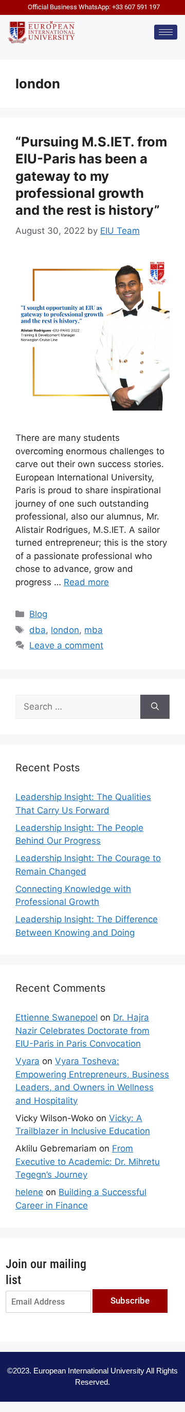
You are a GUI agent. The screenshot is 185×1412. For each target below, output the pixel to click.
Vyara (27, 1061)
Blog (38, 614)
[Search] (155, 707)
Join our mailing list (46, 1272)
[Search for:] (77, 707)
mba (93, 630)
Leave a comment (66, 645)
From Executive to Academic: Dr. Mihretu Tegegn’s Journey (87, 1161)
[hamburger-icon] (165, 32)
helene (29, 1192)
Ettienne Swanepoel (56, 1017)
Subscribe (130, 1300)
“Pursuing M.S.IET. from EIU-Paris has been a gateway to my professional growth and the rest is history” (91, 176)
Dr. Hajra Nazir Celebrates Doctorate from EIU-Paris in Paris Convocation (82, 1030)
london (65, 630)
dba (37, 630)
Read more (86, 582)
